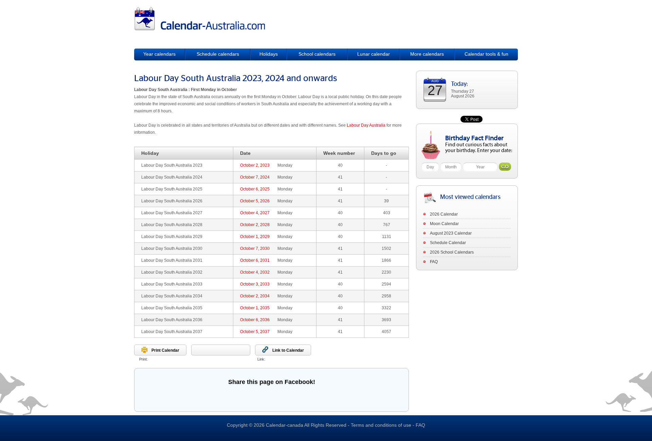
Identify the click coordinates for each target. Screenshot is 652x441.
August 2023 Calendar (451, 233)
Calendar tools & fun (486, 54)
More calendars (427, 54)
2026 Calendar (444, 214)
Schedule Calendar (448, 242)
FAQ (434, 261)
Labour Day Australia (366, 125)
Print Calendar (165, 350)
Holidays (268, 54)
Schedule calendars (218, 54)
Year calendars (159, 54)
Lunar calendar (373, 54)
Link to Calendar (288, 350)
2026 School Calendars (452, 252)
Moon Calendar (444, 223)
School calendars (317, 54)
